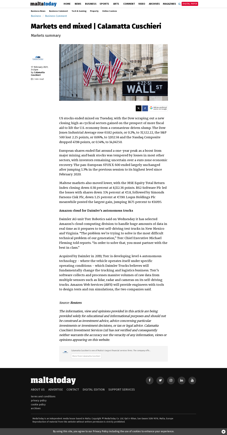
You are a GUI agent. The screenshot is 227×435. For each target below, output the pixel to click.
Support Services (121, 389)
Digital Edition (94, 389)
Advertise (55, 389)
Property (94, 11)
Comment (129, 3)
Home (67, 3)
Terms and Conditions (43, 396)
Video (141, 3)
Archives (154, 3)
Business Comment (58, 11)
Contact (73, 389)
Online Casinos (109, 11)
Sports (104, 3)
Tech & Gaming (79, 11)
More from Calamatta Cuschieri (86, 356)
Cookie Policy (38, 404)
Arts (116, 3)
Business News (38, 11)
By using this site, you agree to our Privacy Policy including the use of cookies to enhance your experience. (113, 431)
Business (91, 3)
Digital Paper (190, 3)
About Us (38, 389)
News (78, 3)
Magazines (169, 3)
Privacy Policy (38, 400)
